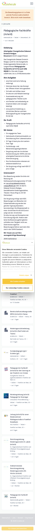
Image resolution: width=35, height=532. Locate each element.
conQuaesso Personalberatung (19, 399)
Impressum (29, 518)
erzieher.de (13, 297)
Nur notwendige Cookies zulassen (17, 288)
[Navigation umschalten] (32, 3)
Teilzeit (16, 37)
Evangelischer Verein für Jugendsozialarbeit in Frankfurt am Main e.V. (20, 378)
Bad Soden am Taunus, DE (18, 339)
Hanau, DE (28, 316)
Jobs (14, 518)
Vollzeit (21, 297)
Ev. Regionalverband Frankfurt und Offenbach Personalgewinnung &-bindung (20, 449)
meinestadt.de (8, 37)
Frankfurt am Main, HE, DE (18, 299)
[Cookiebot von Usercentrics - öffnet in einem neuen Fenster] (25, 242)
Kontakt (20, 518)
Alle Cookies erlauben (17, 281)
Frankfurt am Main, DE (24, 382)
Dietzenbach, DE (25, 37)
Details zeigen (24, 275)
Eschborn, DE (14, 359)
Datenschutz (6, 518)
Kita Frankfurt (14, 424)
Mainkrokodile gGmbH (16, 500)
